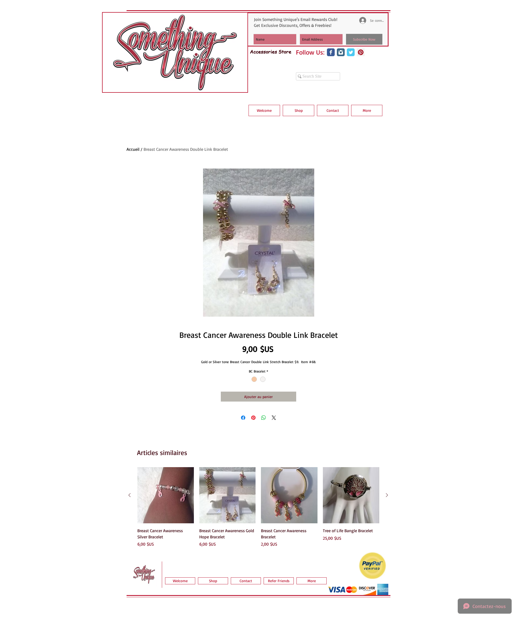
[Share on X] (274, 417)
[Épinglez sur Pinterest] (253, 417)
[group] (258, 507)
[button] (298, 110)
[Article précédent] (129, 495)
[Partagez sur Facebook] (243, 417)
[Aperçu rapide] (165, 495)
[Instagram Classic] (341, 52)
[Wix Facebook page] (331, 52)
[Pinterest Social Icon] (361, 52)
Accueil (133, 149)
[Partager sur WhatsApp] (263, 417)
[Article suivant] (387, 495)
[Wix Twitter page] (351, 52)
